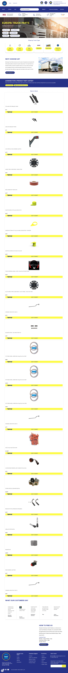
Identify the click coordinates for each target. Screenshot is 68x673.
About (18, 658)
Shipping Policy (32, 661)
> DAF (42, 661)
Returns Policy (32, 659)
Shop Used (48, 48)
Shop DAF (5, 32)
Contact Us (15, 3)
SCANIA (9, 9)
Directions (19, 662)
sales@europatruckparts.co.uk (60, 3)
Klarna (18, 660)
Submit (63, 666)
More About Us (9, 72)
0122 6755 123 (57, 4)
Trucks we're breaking (53, 9)
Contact (30, 655)
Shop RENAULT (15, 30)
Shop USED (5, 35)
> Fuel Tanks (44, 662)
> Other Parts (44, 664)
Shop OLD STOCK (15, 35)
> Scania (43, 659)
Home (10, 3)
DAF (15, 9)
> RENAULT (43, 657)
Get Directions (43, 644)
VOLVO (3, 9)
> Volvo (42, 655)
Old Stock (62, 9)
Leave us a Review (33, 657)
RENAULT (44, 9)
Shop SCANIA (13, 32)
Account (41, 4)
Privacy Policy (32, 662)
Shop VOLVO (6, 30)
